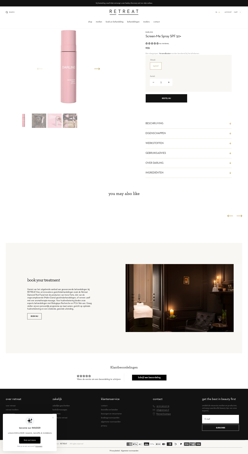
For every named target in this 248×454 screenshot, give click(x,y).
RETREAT (63, 444)
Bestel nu (166, 98)
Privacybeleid (115, 451)
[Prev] (230, 216)
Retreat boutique (163, 414)
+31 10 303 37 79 (162, 406)
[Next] (239, 216)
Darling (149, 32)
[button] (10, 12)
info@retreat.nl (162, 410)
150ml (157, 67)
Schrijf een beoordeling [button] (149, 377)
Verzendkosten (165, 53)
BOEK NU (34, 316)
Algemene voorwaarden (129, 451)
